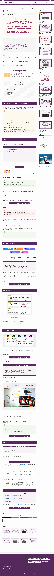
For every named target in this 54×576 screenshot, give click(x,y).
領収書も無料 (10, 94)
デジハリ (18, 143)
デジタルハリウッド (30, 64)
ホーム (20, 573)
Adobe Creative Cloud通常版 (9, 493)
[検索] (51, 0)
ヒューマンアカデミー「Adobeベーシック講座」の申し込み (19, 284)
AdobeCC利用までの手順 (10, 92)
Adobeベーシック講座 (6, 57)
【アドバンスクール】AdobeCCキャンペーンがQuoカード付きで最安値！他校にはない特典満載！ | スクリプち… (23, 483)
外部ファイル (31, 561)
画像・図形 (29, 562)
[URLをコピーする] (32, 517)
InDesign (44, 558)
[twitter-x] (48, 0)
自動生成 (33, 562)
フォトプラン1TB (7, 500)
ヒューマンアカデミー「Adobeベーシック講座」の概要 (15, 84)
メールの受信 (10, 93)
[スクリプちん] (7, 2)
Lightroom (6, 501)
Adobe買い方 (6, 11)
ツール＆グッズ (7, 568)
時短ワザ (40, 561)
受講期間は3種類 (9, 90)
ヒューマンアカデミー (6, 53)
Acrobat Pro (6, 496)
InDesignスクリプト (7, 566)
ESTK (5, 562)
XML (46, 558)
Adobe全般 (33, 558)
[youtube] (49, 0)
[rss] (50, 0)
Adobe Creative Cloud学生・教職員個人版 (11, 495)
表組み (36, 562)
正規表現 (47, 561)
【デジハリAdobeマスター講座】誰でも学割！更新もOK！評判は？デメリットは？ (23, 472)
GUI (5, 564)
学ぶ (9, 11)
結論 (7, 95)
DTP (3, 11)
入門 (28, 561)
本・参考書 (43, 561)
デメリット (10, 88)
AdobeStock (29, 558)
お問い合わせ (33, 573)
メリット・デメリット (10, 85)
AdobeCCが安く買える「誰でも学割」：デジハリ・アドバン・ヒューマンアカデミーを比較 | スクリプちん (23, 74)
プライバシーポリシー (28, 573)
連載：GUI (39, 562)
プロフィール (23, 573)
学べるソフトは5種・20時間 (11, 89)
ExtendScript (6, 560)
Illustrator (6, 498)
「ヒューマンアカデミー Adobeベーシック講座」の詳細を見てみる (19, 203)
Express (41, 558)
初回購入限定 (21, 493)
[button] (6, 517)
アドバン (22, 143)
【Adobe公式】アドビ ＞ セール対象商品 (21, 504)
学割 (10, 11)
